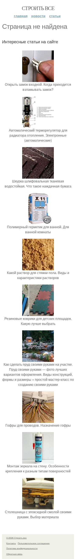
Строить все (38, 8)
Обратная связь (14, 553)
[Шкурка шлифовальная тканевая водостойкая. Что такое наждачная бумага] (38, 176)
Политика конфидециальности (22, 548)
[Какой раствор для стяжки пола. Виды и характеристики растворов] (38, 267)
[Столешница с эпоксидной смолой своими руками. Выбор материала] (38, 506)
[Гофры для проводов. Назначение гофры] (38, 420)
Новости (38, 15)
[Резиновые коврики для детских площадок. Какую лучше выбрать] (38, 313)
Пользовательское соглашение (34, 543)
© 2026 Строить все (16, 537)
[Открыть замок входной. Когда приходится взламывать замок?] (38, 79)
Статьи (55, 15)
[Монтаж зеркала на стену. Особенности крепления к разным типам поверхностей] (38, 461)
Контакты (11, 543)
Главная (20, 15)
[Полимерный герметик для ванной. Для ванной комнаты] (38, 221)
